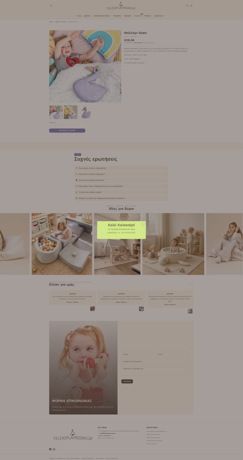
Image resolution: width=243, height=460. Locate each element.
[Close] (143, 224)
